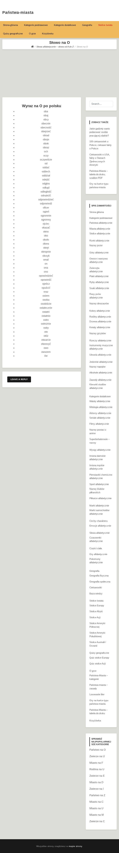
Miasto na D (96, 782)
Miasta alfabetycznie (99, 228)
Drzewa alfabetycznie (100, 321)
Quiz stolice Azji (97, 663)
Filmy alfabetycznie (99, 423)
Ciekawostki (95, 587)
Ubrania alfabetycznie (100, 354)
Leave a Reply (19, 379)
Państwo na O (97, 749)
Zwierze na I (96, 788)
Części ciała (95, 548)
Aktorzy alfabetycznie (100, 413)
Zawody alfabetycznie (100, 379)
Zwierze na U (97, 756)
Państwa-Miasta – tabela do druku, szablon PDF (98, 174)
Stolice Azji (94, 617)
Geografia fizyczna (98, 575)
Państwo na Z (97, 795)
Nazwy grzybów (97, 333)
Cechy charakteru (98, 521)
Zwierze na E (97, 775)
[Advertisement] (59, 72)
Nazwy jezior (96, 245)
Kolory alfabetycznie (99, 310)
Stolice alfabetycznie (99, 233)
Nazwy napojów (97, 366)
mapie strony (75, 846)
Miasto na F (96, 762)
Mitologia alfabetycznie (100, 407)
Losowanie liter (96, 694)
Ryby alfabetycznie (99, 282)
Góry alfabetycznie (98, 252)
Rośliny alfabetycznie (100, 316)
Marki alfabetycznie (99, 505)
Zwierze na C (97, 821)
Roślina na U (96, 769)
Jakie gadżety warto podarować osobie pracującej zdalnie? (99, 132)
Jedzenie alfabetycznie (100, 362)
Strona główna (10, 25)
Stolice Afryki (96, 611)
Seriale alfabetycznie (99, 417)
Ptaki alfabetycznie (98, 276)
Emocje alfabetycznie (100, 525)
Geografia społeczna (99, 581)
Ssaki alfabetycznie (99, 288)
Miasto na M (96, 814)
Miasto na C (96, 801)
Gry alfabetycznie (98, 554)
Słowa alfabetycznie (99, 532)
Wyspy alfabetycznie (99, 449)
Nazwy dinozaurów (99, 303)
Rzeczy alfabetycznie (100, 340)
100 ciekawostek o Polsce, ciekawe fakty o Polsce (100, 145)
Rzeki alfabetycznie (99, 240)
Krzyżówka (47, 34)
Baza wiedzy (95, 593)
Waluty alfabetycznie (99, 401)
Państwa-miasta (18, 12)
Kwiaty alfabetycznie (99, 327)
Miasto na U (96, 808)
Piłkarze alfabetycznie (100, 498)
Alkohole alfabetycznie (100, 372)
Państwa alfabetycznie (100, 222)
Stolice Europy (96, 605)
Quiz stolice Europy (99, 657)
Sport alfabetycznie (99, 484)
